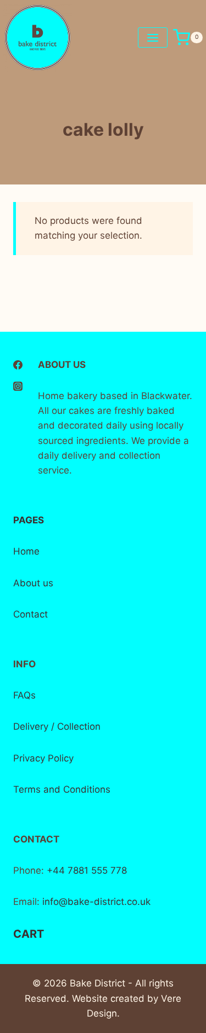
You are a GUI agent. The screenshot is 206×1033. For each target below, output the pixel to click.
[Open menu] (153, 37)
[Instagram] (18, 386)
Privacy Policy (43, 758)
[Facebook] (18, 365)
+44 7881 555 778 (85, 870)
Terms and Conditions (61, 789)
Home (26, 551)
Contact (30, 614)
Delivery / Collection (57, 726)
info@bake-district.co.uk (96, 901)
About (26, 583)
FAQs (24, 695)
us (46, 583)
